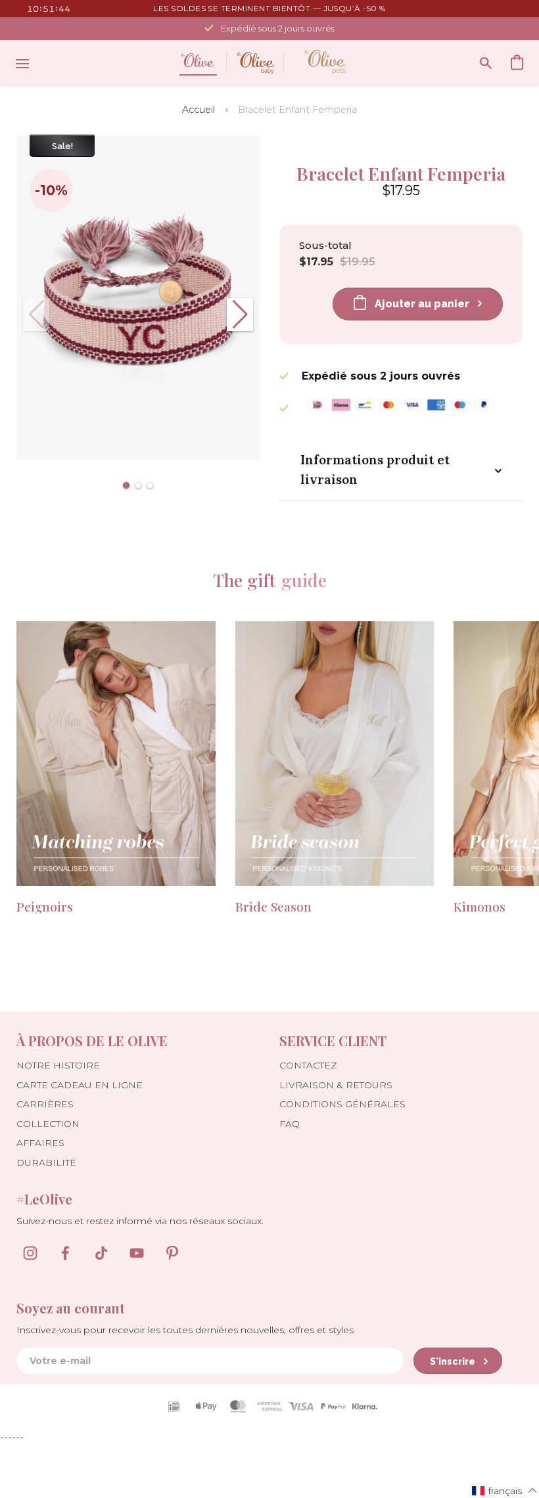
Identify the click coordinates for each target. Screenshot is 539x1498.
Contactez (308, 1065)
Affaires (40, 1143)
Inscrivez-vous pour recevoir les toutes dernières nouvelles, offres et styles (185, 1330)
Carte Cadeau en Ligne (79, 1085)
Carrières (45, 1104)
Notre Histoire (58, 1065)
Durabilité (46, 1162)
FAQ (289, 1124)
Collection (48, 1124)
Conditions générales (342, 1104)
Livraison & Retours (335, 1085)
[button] (126, 485)
